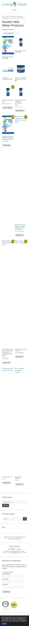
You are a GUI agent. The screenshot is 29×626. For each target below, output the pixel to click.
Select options (7, 107)
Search (6, 505)
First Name (5, 579)
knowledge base (17, 539)
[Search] (25, 519)
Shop (7, 16)
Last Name (5, 584)
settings (24, 621)
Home (3, 16)
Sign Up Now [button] (20, 110)
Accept (4, 623)
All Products (13, 16)
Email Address (6, 574)
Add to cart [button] (6, 145)
